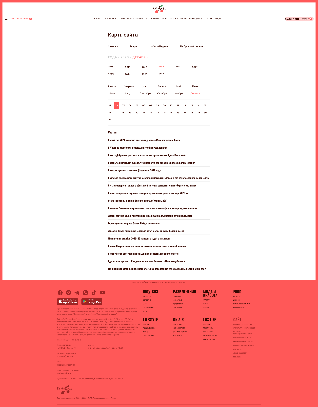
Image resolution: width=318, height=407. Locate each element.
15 (205, 105)
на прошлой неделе (191, 46)
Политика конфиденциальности (242, 333)
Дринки (236, 300)
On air (183, 19)
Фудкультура (238, 308)
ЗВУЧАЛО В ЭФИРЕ (180, 332)
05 (137, 105)
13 (191, 105)
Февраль (129, 86)
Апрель (162, 86)
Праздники (177, 308)
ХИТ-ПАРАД (177, 336)
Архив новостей (240, 353)
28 (191, 112)
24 (164, 112)
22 (150, 112)
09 (164, 105)
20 (137, 112)
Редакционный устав (242, 338)
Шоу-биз (97, 19)
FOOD (164, 19)
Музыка (146, 312)
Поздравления (149, 328)
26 (178, 112)
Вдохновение (152, 19)
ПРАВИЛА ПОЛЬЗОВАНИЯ (242, 324)
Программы (208, 328)
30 (205, 112)
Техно (145, 332)
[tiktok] (94, 293)
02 (116, 105)
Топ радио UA (195, 19)
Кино (122, 19)
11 (178, 105)
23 (157, 112)
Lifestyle (173, 19)
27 (184, 112)
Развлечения (110, 19)
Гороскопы (178, 304)
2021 (178, 67)
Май (178, 86)
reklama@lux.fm (64, 373)
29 (198, 112)
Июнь (195, 86)
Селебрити (147, 300)
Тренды (206, 308)
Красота (206, 300)
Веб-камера (208, 332)
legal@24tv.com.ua (66, 364)
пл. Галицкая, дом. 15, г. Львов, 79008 (106, 348)
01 (109, 105)
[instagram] (69, 293)
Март (145, 86)
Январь (112, 86)
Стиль (205, 304)
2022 (195, 67)
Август (129, 93)
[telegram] (77, 293)
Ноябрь (178, 93)
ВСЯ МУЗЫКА (178, 324)
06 (143, 105)
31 (109, 119)
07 (150, 105)
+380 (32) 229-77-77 (66, 348)
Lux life (208, 19)
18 (123, 112)
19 (130, 112)
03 (123, 105)
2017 (110, 67)
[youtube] (102, 293)
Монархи (147, 296)
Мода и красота (135, 19)
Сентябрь (145, 93)
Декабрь (140, 57)
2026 (161, 74)
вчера (133, 46)
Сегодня (113, 46)
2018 (127, 67)
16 (109, 112)
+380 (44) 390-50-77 (66, 356)
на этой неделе (159, 46)
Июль (112, 93)
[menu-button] (6, 19)
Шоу (145, 304)
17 (116, 112)
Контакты (237, 349)
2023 (111, 74)
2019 (144, 67)
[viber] (85, 293)
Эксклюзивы (148, 308)
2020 (124, 57)
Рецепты (236, 296)
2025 (144, 74)
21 (144, 112)
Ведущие (207, 324)
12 (185, 105)
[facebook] (60, 293)
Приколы (177, 296)
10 (171, 105)
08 (157, 105)
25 (171, 112)
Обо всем (147, 324)
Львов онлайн (209, 340)
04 (130, 105)
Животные (177, 300)
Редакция (237, 357)
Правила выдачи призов (243, 345)
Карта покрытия (210, 336)
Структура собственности (244, 328)
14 (198, 105)
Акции (218, 19)
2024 (127, 74)
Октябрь (162, 93)
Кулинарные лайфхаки (242, 304)
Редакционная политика (244, 342)
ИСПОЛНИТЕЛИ (179, 328)
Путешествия (148, 336)
